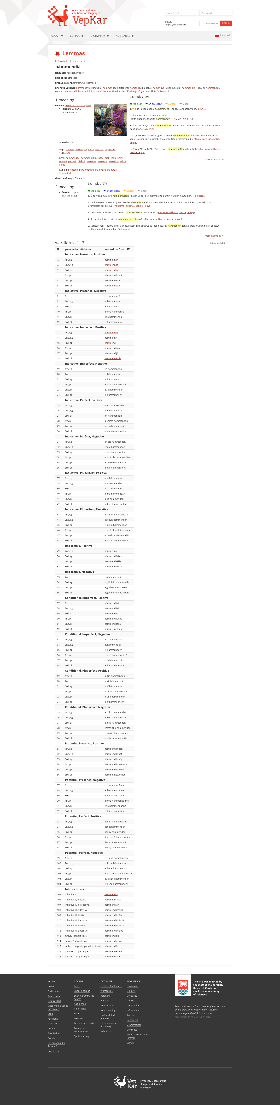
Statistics (52, 1023)
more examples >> (215, 159)
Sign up (168, 21)
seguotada (111, 169)
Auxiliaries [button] (123, 36)
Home (51, 986)
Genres (131, 1000)
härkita (79, 149)
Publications (54, 1000)
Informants (133, 1010)
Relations (105, 995)
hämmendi (110, 342)
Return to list (62, 61)
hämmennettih (113, 358)
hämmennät (111, 264)
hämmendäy (111, 270)
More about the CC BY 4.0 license (192, 1016)
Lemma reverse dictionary (108, 1025)
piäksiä (81, 161)
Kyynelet (202, 108)
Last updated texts (84, 1023)
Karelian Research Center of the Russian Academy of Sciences (208, 989)
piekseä (109, 157)
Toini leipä (148, 128)
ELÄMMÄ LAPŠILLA (182, 118)
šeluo (62, 164)
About (51, 981)
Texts (77, 986)
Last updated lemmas (107, 1017)
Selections (105, 1031)
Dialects (131, 990)
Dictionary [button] (98, 36)
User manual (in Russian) (56, 1044)
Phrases (104, 1000)
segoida (99, 149)
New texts (79, 1018)
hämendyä (158, 87)
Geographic (133, 1005)
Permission (54, 1033)
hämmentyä (95, 91)
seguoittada (85, 169)
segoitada (110, 149)
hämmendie (188, 87)
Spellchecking (81, 1036)
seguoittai (98, 169)
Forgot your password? (176, 24)
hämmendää (110, 87)
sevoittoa (102, 161)
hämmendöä (213, 87)
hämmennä (111, 550)
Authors (131, 1015)
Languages (133, 986)
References (54, 996)
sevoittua (114, 161)
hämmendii (70, 91)
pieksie (118, 157)
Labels (130, 1042)
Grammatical (134, 1024)
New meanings (108, 1010)
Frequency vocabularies (81, 1030)
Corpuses (132, 995)
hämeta (70, 149)
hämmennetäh (113, 285)
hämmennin (111, 332)
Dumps (51, 1028)
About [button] (55, 36)
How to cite (54, 1051)
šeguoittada (65, 173)
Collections (80, 1008)
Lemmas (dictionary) (111, 986)
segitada (89, 149)
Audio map (80, 1003)
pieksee (99, 157)
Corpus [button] (75, 36)
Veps (50, 1013)
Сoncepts (132, 1029)
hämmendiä (87, 157)
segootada (64, 152)
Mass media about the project (58, 1007)
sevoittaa (91, 161)
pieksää (72, 161)
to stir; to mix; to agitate (78, 105)
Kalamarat (124, 229)
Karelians (53, 1018)
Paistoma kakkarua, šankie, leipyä (132, 205)
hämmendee (73, 157)
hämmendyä (83, 87)
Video (77, 1013)
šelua (123, 161)
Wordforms (106, 990)
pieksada (73, 169)
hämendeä (136, 87)
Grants (51, 1038)
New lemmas (107, 1005)
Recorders (132, 1019)
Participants (54, 991)
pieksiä (63, 161)
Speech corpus (82, 990)
